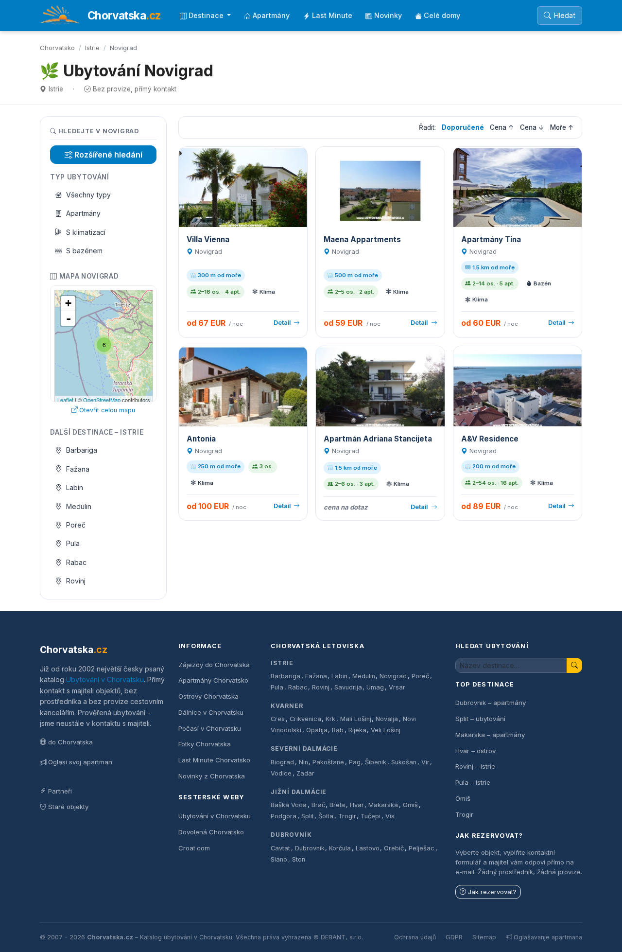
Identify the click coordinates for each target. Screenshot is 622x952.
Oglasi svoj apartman (80, 762)
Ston (298, 859)
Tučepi (370, 816)
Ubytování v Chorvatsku (105, 679)
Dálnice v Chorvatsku (210, 712)
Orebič (394, 848)
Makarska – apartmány (490, 735)
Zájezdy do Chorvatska (214, 665)
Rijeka (357, 730)
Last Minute (332, 15)
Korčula (340, 848)
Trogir (347, 816)
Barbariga (81, 450)
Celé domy (442, 15)
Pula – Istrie (472, 782)
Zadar (305, 773)
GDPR (454, 937)
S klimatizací (85, 232)
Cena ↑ (502, 127)
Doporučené (463, 127)
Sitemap (484, 937)
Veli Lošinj (385, 730)
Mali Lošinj (355, 719)
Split (307, 816)
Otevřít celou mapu (107, 410)
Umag (375, 687)
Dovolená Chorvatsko (211, 832)
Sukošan (403, 762)
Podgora (283, 816)
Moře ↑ (562, 127)
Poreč (76, 525)
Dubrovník (291, 834)
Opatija (317, 730)
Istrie (92, 48)
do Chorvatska (70, 742)
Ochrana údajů (415, 937)
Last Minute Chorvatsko (214, 760)
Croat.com (194, 848)
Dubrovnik (310, 848)
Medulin (78, 506)
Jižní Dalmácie (299, 791)
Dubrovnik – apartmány (490, 702)
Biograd (282, 762)
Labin (74, 487)
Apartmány (271, 15)
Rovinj (76, 581)
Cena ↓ (532, 127)
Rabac (76, 562)
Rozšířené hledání (108, 154)
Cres (278, 719)
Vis (390, 816)
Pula (73, 543)
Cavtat (280, 848)
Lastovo (368, 848)
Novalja (387, 719)
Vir (425, 762)
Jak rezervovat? (492, 892)
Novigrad (393, 676)
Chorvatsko (57, 48)
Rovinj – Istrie (475, 766)
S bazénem (84, 251)
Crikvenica (305, 719)
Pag (355, 762)
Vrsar (397, 687)
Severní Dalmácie (304, 748)
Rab (338, 730)
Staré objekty (68, 807)
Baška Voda (289, 805)
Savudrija (348, 687)
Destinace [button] (207, 15)
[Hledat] (574, 665)
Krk (330, 719)
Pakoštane (328, 762)
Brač (318, 805)
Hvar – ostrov (475, 751)
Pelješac (421, 848)
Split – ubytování (480, 719)
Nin (303, 762)
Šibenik (375, 762)
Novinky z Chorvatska (211, 776)
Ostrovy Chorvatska (208, 696)
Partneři (60, 791)
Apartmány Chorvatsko (213, 680)
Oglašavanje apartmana (548, 937)
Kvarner (287, 705)
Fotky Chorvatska (204, 744)
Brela (337, 805)
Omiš (410, 805)
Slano (279, 859)
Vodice (281, 773)
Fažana (77, 469)
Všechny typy (88, 195)
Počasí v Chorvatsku (209, 728)
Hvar (357, 805)
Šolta (325, 816)
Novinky (388, 15)
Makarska (383, 805)
